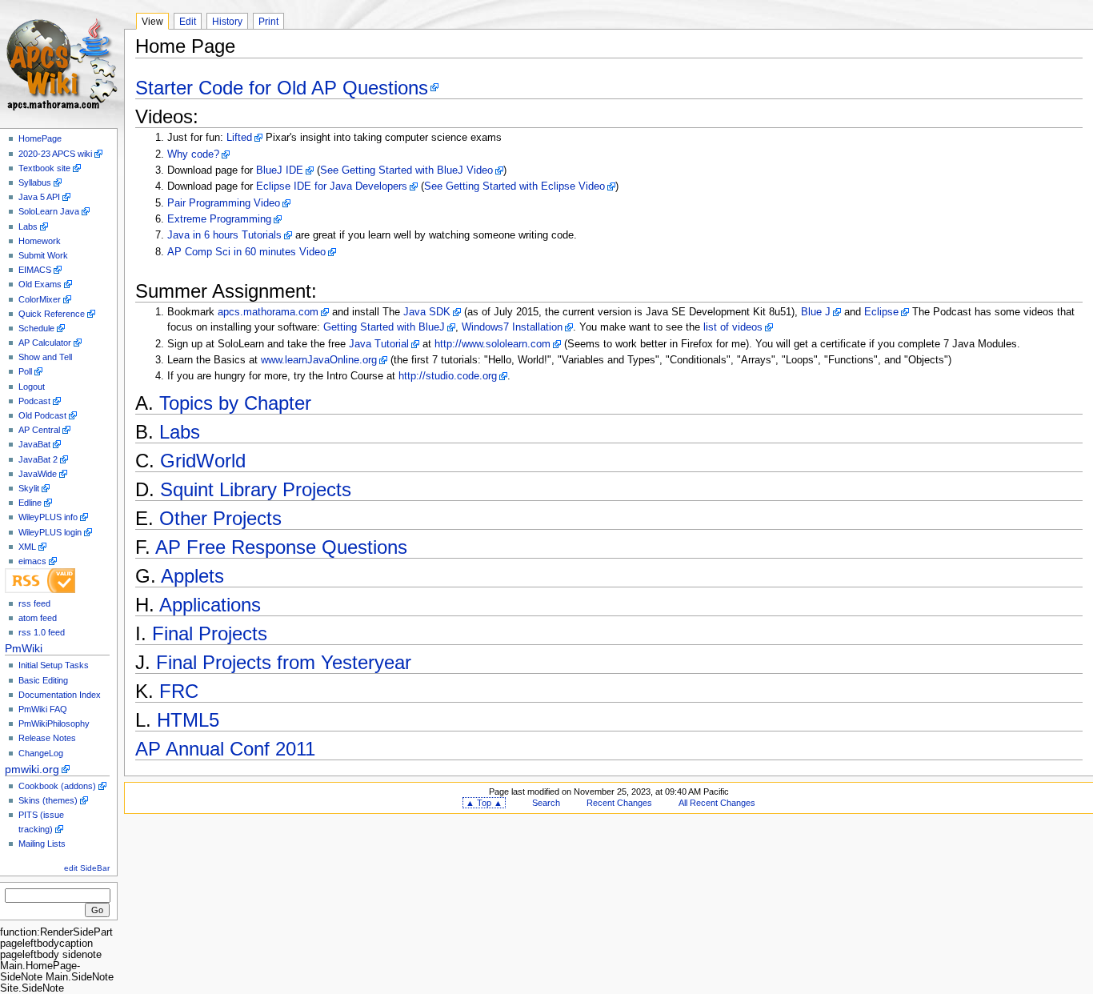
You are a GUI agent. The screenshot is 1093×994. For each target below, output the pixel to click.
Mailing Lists (42, 843)
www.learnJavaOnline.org (319, 360)
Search (546, 803)
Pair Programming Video (223, 203)
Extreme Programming (219, 219)
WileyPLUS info (48, 517)
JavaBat (34, 444)
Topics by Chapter (235, 403)
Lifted (239, 137)
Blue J (816, 312)
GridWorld (203, 460)
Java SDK (426, 312)
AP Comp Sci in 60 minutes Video (246, 252)
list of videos (733, 327)
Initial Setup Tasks (53, 665)
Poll (25, 371)
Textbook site (44, 168)
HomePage (40, 138)
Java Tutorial (379, 344)
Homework (39, 241)
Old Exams (40, 284)
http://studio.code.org (447, 376)
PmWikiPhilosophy (54, 723)
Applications (210, 604)
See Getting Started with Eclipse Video (514, 186)
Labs (28, 226)
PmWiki (23, 648)
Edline (30, 502)
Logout (31, 386)
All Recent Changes (717, 803)
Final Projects (209, 633)
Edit (187, 21)
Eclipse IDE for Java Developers (331, 186)
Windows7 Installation (512, 327)
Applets (192, 576)
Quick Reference (51, 314)
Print (268, 21)
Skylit (28, 488)
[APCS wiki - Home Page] (62, 62)
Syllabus (34, 182)
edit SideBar (87, 868)
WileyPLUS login (50, 532)
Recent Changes (619, 803)
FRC (178, 691)
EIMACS (34, 270)
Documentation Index (59, 694)
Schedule (36, 328)
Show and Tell (45, 357)
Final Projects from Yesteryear (283, 662)
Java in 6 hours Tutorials (224, 235)
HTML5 (188, 720)
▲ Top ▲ (484, 803)
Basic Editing (43, 680)
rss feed (34, 603)
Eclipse (881, 312)
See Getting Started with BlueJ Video (406, 170)
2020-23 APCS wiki (55, 153)
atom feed (37, 618)
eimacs (32, 561)
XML (27, 546)
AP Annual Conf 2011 (225, 749)
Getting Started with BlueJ (384, 327)
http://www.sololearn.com (492, 344)
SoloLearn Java (48, 211)
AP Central (39, 430)
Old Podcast (42, 415)
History (227, 21)
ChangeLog (40, 753)
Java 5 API (39, 197)
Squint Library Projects (255, 489)
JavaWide (37, 474)
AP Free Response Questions (281, 547)
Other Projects (220, 518)
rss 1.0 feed (41, 632)
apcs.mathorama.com (268, 312)
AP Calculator (44, 342)
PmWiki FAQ (42, 709)
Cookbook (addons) (57, 786)
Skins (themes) (48, 800)
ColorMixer (39, 299)
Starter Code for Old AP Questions (281, 87)
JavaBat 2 (38, 459)
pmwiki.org (32, 769)
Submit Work (43, 255)
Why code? (193, 154)
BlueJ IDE (279, 170)
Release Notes (47, 738)
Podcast (34, 401)
